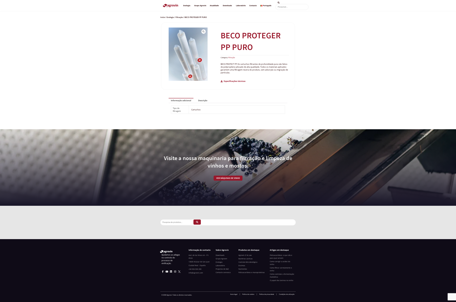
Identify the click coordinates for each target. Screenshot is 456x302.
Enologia (170, 17)
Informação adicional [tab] (181, 100)
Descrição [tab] (202, 100)
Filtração (179, 17)
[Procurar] (197, 222)
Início (162, 17)
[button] (203, 31)
